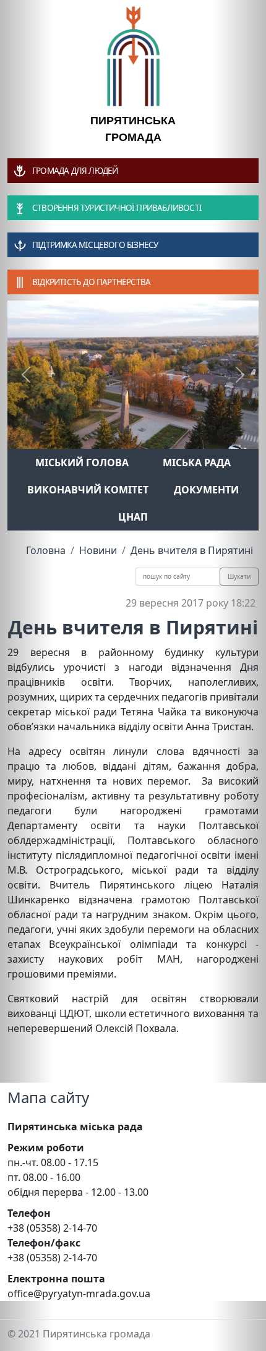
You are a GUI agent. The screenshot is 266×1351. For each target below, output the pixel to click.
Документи (206, 490)
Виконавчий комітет (87, 490)
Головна (46, 550)
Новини (98, 550)
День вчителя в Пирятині (192, 550)
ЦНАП (133, 517)
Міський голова (82, 462)
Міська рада (197, 462)
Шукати (239, 576)
